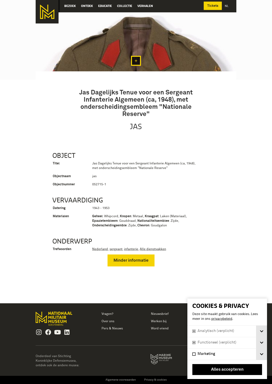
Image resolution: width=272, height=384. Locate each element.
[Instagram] (39, 332)
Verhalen (145, 6)
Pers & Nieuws (112, 328)
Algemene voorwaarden (121, 379)
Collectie (124, 6)
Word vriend (160, 328)
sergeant (116, 249)
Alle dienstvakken (153, 249)
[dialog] (227, 339)
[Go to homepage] (60, 320)
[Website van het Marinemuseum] (167, 360)
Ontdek (87, 6)
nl (227, 6)
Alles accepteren (227, 369)
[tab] (261, 331)
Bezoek (70, 6)
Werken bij (159, 321)
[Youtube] (57, 332)
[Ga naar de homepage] (47, 12)
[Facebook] (48, 332)
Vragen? (107, 313)
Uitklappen (136, 61)
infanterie (131, 249)
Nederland (100, 249)
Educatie (105, 6)
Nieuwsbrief (160, 313)
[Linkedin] (67, 332)
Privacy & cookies (155, 379)
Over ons (108, 321)
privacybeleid (221, 319)
